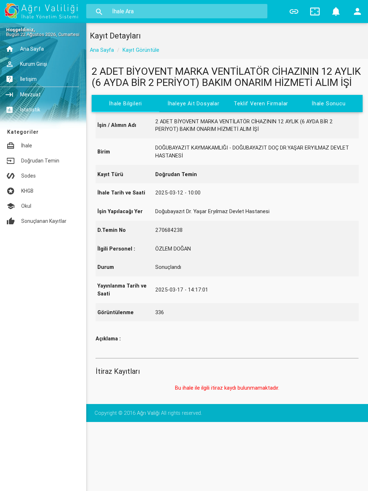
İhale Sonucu (329, 103)
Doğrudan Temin (40, 160)
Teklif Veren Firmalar (261, 103)
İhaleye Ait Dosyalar (193, 103)
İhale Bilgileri (125, 103)
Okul (26, 206)
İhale (26, 145)
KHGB (27, 191)
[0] (336, 11)
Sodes (28, 176)
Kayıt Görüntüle (141, 49)
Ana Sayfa (102, 49)
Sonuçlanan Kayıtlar (43, 221)
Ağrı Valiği (148, 412)
